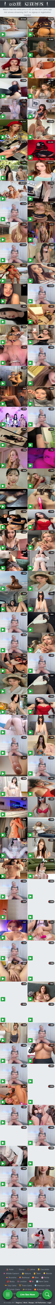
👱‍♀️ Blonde (47, 1273)
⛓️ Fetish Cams (13, 1289)
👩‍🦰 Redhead (24, 1277)
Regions (19, 1303)
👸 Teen (37, 1273)
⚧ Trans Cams (25, 1285)
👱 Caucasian (43, 1269)
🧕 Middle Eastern (11, 1273)
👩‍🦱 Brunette (11, 1277)
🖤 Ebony (20, 1269)
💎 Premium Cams (42, 1285)
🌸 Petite (45, 1277)
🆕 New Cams (42, 1281)
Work (25, 1303)
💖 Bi (31, 1281)
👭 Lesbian (22, 1281)
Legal (49, 1303)
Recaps (31, 1303)
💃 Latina (31, 1269)
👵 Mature (26, 1273)
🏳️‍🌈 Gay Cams (10, 1285)
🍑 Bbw (35, 1277)
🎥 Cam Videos (42, 1293)
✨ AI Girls (26, 1289)
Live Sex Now (27, 1294)
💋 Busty (11, 1281)
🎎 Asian (10, 1269)
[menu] (8, 1294)
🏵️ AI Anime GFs (41, 1289)
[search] (47, 1294)
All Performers (40, 1303)
